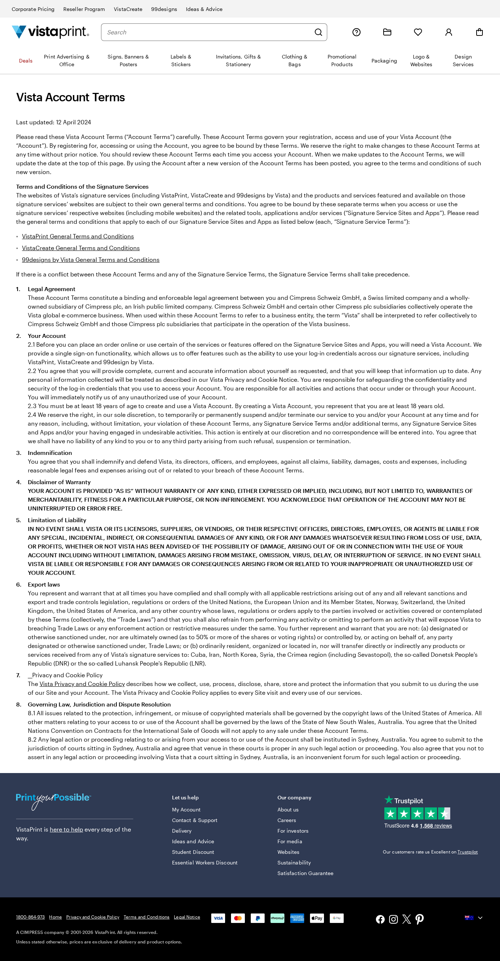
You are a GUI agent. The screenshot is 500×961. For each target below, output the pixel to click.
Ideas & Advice (204, 9)
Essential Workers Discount (205, 862)
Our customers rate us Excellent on (430, 851)
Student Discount (193, 852)
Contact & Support (194, 820)
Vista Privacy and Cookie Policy (82, 683)
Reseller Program (84, 9)
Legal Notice (187, 916)
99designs (164, 9)
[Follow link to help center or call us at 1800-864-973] (356, 32)
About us (288, 809)
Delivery (182, 831)
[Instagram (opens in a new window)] (393, 920)
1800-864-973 (30, 916)
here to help (66, 829)
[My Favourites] (418, 32)
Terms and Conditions (146, 916)
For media (289, 841)
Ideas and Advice (193, 841)
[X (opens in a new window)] (406, 920)
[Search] (318, 32)
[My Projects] (387, 32)
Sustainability (294, 862)
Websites (288, 852)
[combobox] (208, 32)
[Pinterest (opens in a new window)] (419, 920)
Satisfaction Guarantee (305, 873)
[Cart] (479, 32)
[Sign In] (449, 32)
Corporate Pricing (33, 9)
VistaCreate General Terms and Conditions (81, 247)
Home (55, 916)
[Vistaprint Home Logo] (50, 32)
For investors (293, 831)
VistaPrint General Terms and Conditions (78, 236)
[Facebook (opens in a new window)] (380, 920)
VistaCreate (128, 9)
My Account (186, 809)
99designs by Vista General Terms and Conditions (91, 259)
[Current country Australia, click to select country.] (474, 917)
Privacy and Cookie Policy (92, 916)
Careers (286, 820)
